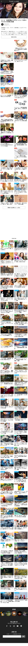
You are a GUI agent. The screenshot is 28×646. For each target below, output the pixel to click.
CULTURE (2, 63)
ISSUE (2, 75)
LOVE (15, 40)
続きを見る (14, 37)
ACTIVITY (16, 160)
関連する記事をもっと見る (14, 207)
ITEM (1, 326)
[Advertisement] (14, 224)
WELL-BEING (2, 87)
